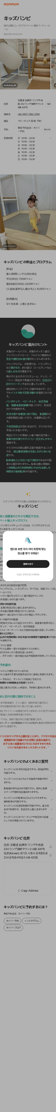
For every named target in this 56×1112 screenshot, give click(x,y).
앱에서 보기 (28, 564)
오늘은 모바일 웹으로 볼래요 (28, 574)
